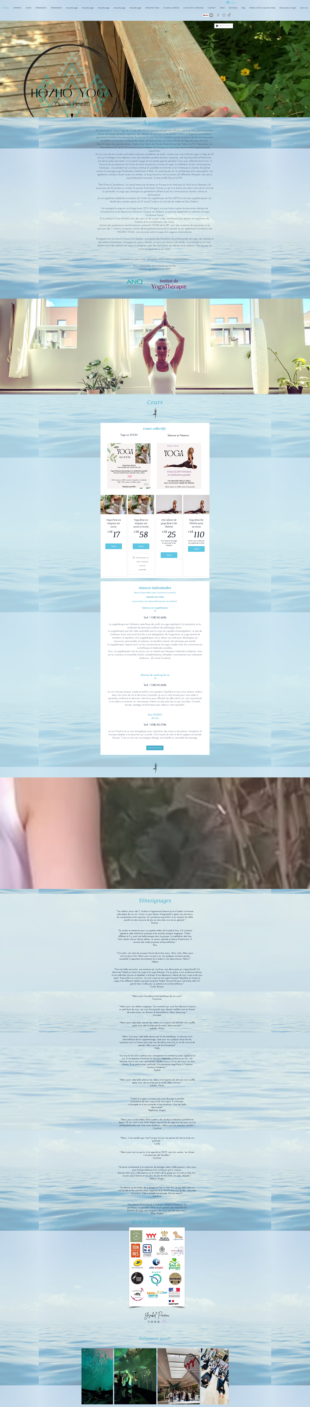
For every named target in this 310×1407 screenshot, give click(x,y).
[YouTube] (211, 15)
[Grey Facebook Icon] (218, 15)
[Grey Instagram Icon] (224, 15)
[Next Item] (224, 1376)
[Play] (217, 26)
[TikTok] (229, 14)
